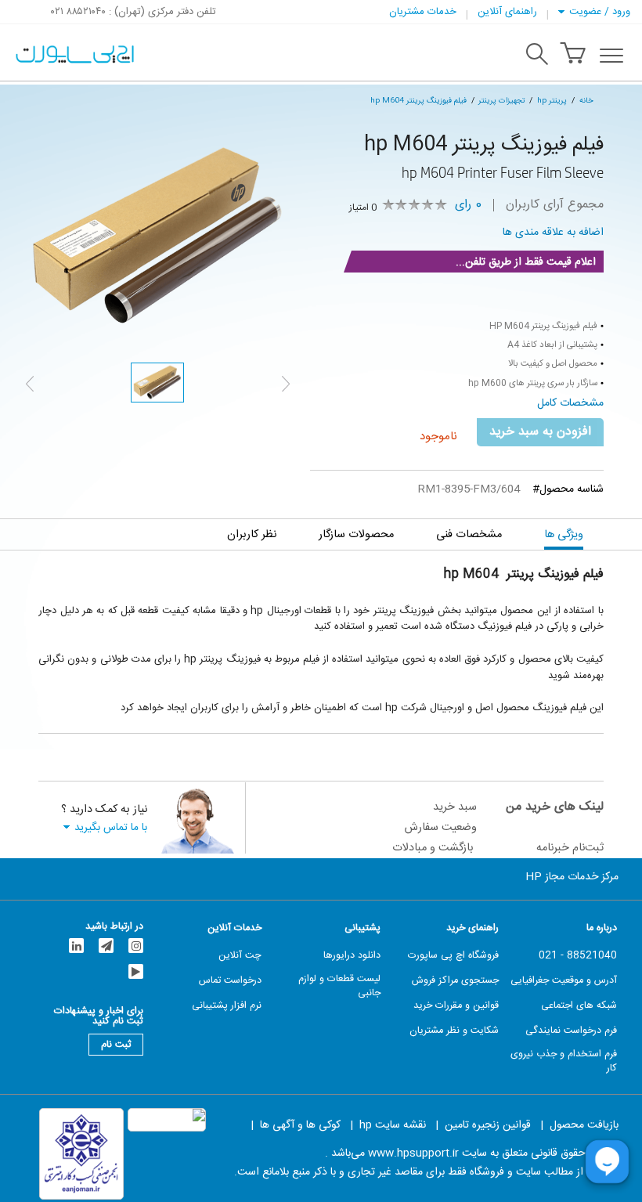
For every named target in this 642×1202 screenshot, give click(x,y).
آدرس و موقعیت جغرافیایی (563, 981)
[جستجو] (537, 56)
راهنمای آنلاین (507, 11)
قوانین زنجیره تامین (488, 1125)
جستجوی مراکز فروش (455, 981)
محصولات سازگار (356, 534)
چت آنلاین (239, 956)
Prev (29, 383)
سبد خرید (455, 807)
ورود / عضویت (599, 11)
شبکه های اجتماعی (579, 1006)
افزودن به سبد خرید (540, 431)
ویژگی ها (563, 534)
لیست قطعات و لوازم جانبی (339, 987)
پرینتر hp (552, 100)
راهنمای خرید (472, 929)
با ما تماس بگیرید (110, 827)
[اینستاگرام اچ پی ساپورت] (135, 945)
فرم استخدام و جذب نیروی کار (563, 1062)
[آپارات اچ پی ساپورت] (135, 971)
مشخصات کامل (570, 403)
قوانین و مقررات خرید (456, 1006)
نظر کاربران (251, 534)
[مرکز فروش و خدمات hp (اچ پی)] (73, 55)
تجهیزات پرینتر (501, 100)
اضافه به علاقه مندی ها (553, 232)
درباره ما (601, 929)
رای (468, 205)
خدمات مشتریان (422, 11)
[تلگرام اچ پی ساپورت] (106, 945)
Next (286, 383)
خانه (586, 100)
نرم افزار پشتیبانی (226, 1006)
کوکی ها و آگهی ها (300, 1125)
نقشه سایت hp (392, 1125)
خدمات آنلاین (234, 929)
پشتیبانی (362, 929)
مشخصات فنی (469, 534)
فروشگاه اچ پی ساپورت (453, 956)
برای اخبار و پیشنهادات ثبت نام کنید (98, 1014)
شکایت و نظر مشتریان (454, 1031)
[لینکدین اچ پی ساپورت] (76, 945)
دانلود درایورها (352, 956)
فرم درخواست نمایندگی (571, 1031)
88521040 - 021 (578, 956)
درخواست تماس (230, 981)
